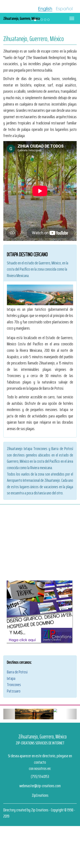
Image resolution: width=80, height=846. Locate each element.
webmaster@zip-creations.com (40, 778)
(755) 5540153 (40, 769)
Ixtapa (11, 678)
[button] (8, 710)
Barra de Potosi (17, 671)
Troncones (14, 684)
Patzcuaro (13, 691)
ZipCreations (40, 788)
